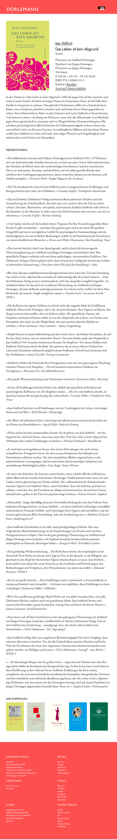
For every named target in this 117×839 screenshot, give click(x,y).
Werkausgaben (63, 773)
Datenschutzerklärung (14, 767)
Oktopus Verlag (63, 823)
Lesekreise (62, 794)
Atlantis (60, 809)
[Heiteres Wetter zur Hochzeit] (78, 716)
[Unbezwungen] (57, 716)
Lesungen (10, 788)
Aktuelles (61, 788)
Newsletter (62, 799)
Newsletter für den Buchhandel (18, 815)
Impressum (10, 761)
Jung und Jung (63, 818)
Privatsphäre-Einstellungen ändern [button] (19, 770)
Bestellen (71, 84)
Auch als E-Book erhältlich (70, 88)
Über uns (61, 785)
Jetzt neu (61, 761)
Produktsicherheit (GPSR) (15, 764)
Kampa (60, 821)
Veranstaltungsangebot (14, 818)
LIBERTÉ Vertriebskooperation (17, 812)
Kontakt (60, 791)
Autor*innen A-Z (12, 785)
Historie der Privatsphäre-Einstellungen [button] (21, 773)
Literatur (61, 764)
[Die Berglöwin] (15, 716)
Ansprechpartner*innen (15, 809)
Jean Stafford (63, 43)
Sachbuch (61, 770)
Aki (59, 815)
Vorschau (9, 821)
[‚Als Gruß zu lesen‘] (99, 716)
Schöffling (61, 826)
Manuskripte (62, 796)
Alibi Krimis (62, 767)
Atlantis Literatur (64, 812)
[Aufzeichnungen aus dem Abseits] (36, 717)
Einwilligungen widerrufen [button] (16, 775)
